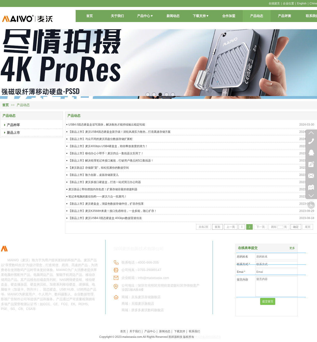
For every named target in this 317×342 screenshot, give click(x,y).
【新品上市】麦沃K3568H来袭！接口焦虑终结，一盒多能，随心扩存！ (112, 211)
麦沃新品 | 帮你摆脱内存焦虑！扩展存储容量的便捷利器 (102, 189)
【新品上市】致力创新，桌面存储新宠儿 (93, 175)
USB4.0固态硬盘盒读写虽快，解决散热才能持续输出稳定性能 (106, 124)
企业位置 (288, 3)
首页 (5, 105)
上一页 (230, 227)
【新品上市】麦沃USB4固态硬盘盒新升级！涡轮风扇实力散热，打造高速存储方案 (119, 131)
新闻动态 (164, 331)
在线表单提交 (248, 248)
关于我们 (135, 331)
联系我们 (194, 331)
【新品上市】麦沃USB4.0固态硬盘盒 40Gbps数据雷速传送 (105, 218)
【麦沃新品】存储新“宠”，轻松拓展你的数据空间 (98, 167)
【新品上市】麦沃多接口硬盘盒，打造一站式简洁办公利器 (104, 182)
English (302, 3)
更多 (292, 248)
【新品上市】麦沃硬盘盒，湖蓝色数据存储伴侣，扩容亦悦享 (106, 203)
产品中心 (149, 331)
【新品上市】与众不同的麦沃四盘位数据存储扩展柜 (100, 139)
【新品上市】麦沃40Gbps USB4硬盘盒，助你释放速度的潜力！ (108, 146)
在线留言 (274, 3)
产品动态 (23, 105)
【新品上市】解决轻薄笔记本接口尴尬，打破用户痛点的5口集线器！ (111, 160)
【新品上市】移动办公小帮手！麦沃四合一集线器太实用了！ (106, 153)
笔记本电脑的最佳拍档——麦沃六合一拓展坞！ (97, 196)
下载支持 (179, 331)
